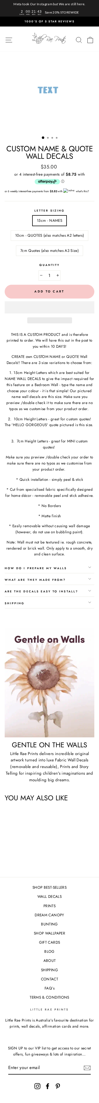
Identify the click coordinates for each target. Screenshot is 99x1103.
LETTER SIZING (49, 211)
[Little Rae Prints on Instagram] (37, 1086)
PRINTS (49, 906)
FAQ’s (49, 988)
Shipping (14, 603)
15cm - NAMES (49, 220)
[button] (49, 307)
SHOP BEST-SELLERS (49, 887)
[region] (49, 8)
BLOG (49, 951)
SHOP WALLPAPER (49, 933)
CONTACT (49, 979)
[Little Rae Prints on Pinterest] (58, 1086)
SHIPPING (49, 970)
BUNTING (49, 924)
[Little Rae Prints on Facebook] (48, 1086)
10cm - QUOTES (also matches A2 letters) (49, 235)
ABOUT (49, 960)
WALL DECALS (49, 896)
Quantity (49, 265)
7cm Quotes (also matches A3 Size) (49, 250)
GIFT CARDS (49, 942)
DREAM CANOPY (49, 915)
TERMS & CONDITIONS (49, 997)
